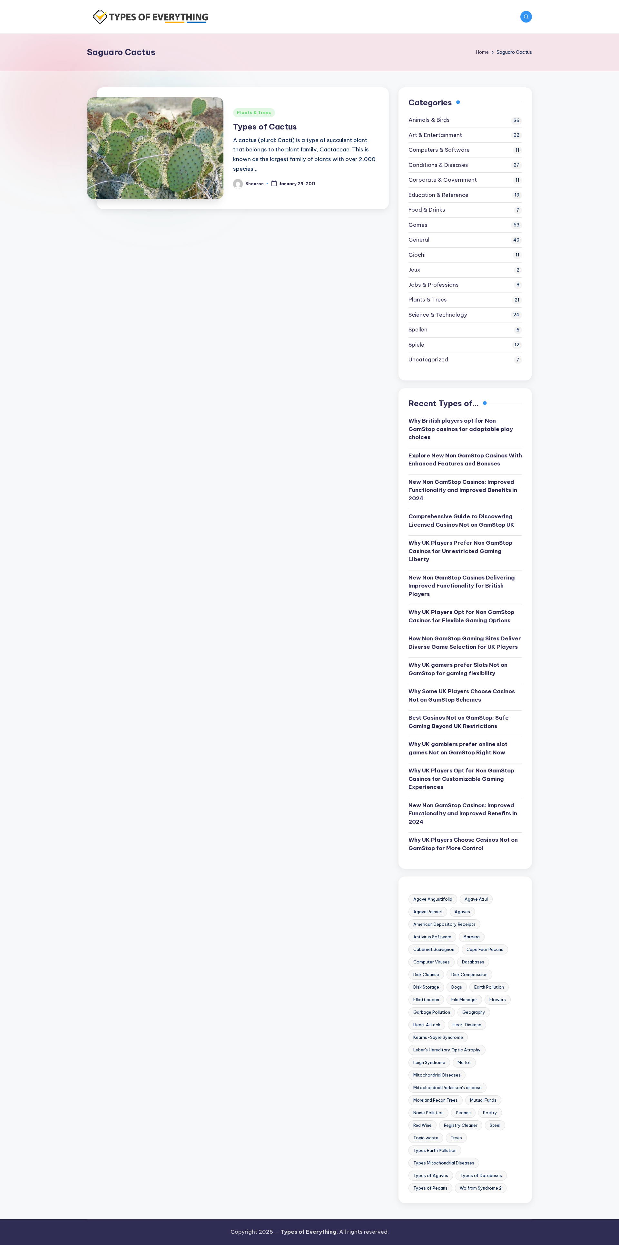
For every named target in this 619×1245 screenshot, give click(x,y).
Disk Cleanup (426, 974)
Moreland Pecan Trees (435, 1100)
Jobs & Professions (433, 284)
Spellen (417, 329)
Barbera (472, 936)
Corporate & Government (442, 179)
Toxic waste (425, 1137)
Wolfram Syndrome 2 (481, 1188)
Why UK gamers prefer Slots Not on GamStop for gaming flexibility (457, 669)
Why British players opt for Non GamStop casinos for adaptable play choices (460, 429)
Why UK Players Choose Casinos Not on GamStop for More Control (463, 844)
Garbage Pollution (431, 1012)
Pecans (463, 1112)
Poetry (490, 1112)
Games (417, 224)
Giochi (417, 254)
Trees (456, 1137)
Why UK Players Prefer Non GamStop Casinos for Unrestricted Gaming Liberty (460, 551)
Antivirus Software (432, 936)
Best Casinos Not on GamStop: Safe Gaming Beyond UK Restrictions (458, 722)
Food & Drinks (426, 209)
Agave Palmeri (427, 911)
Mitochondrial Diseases (437, 1074)
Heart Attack (426, 1024)
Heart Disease (467, 1024)
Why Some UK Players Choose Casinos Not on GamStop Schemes (461, 695)
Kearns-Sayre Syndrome (438, 1037)
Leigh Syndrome (429, 1062)
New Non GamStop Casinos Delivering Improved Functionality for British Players (461, 586)
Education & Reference (438, 194)
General (418, 239)
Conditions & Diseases (438, 164)
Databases (473, 961)
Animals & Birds (429, 119)
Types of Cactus (265, 126)
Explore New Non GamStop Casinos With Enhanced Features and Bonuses (465, 459)
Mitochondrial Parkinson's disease (447, 1087)
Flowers (497, 999)
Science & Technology (437, 314)
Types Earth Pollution (435, 1150)
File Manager (464, 999)
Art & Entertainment (435, 135)
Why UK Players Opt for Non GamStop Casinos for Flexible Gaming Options (461, 616)
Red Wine (422, 1125)
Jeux (414, 269)
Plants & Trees (254, 112)
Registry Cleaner (460, 1125)
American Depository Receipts (444, 924)
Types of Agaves (430, 1175)
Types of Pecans (430, 1188)
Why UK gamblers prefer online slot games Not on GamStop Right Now (457, 748)
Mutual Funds (483, 1100)
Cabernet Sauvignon (433, 949)
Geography (473, 1012)
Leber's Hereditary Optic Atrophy (447, 1049)
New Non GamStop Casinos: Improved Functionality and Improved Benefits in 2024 (462, 490)
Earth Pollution (489, 987)
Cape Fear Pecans (485, 949)
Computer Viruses (431, 961)
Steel (495, 1125)
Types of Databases (481, 1175)
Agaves (462, 911)
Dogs (456, 987)
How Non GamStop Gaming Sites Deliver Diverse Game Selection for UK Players (464, 642)
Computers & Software (439, 149)
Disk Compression (469, 974)
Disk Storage (426, 987)
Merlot (464, 1062)
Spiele (416, 344)
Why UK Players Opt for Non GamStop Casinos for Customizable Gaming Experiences (461, 778)
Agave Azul (476, 899)
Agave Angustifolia (432, 899)
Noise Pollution (428, 1112)
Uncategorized (428, 359)
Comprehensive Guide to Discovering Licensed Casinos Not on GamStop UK (461, 520)
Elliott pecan (426, 999)
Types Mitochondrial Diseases (443, 1162)
